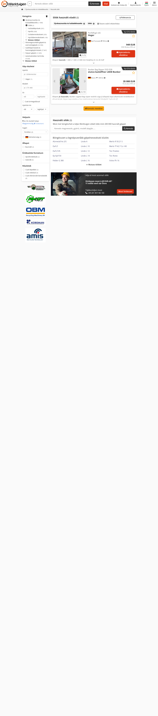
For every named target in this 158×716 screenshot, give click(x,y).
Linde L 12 (85, 151)
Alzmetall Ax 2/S (60, 141)
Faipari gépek (33, 53)
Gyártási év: (26, 105)
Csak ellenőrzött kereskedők (36, 177)
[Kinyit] (94, 63)
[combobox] (35, 132)
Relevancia (126, 17)
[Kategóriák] (30, 4)
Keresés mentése (94, 108)
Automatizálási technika (34, 57)
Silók (31, 25)
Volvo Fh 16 (114, 160)
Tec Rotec (113, 155)
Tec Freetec (114, 151)
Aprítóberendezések (38, 37)
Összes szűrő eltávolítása (109, 24)
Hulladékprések (36, 28)
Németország (34, 137)
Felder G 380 (58, 160)
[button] (154, 4)
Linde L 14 (85, 155)
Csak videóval (31, 173)
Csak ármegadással (32, 101)
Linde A (84, 141)
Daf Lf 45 (56, 151)
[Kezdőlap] (22, 9)
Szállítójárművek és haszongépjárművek (36, 49)
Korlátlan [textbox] (28, 132)
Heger (28, 79)
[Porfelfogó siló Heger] (70, 44)
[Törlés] (84, 23)
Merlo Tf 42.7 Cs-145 (118, 146)
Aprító (32, 31)
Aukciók (29, 160)
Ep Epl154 (57, 155)
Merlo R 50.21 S (116, 141)
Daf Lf (55, 146)
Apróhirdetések (32, 157)
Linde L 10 (85, 146)
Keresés (95, 3)
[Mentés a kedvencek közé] (133, 36)
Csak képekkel (31, 170)
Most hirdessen (125, 191)
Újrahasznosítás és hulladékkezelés (34, 21)
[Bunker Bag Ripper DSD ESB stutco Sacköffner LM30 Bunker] (70, 81)
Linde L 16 (85, 160)
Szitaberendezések (37, 34)
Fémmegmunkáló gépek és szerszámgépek (35, 43)
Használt (29, 147)
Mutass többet (94, 164)
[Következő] (84, 44)
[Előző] (54, 44)
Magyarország (33, 123)
